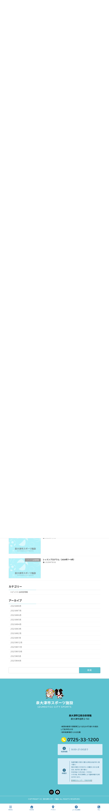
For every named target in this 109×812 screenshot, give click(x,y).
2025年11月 (16, 647)
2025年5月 (16, 656)
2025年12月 (16, 642)
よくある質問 (76, 809)
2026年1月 (16, 638)
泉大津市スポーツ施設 (54, 702)
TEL (98, 809)
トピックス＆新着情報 (19, 592)
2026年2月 (16, 633)
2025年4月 (16, 661)
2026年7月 (16, 611)
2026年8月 (16, 606)
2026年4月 (16, 624)
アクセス (53, 809)
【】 (81, 780)
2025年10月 (16, 652)
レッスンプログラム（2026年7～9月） (59, 559)
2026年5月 (16, 620)
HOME (32, 809)
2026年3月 (16, 629)
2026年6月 (16, 615)
